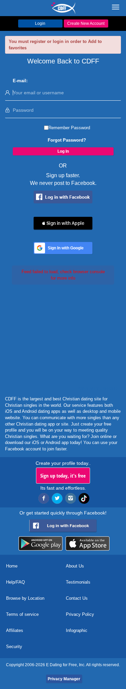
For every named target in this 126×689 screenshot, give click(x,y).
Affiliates (14, 630)
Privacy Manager (64, 679)
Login (40, 23)
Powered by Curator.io (97, 388)
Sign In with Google (66, 248)
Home (11, 566)
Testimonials (78, 582)
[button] (63, 223)
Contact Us (77, 598)
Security (14, 646)
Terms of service (22, 614)
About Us (75, 566)
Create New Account (85, 23)
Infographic (76, 630)
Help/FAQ (15, 582)
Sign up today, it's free (63, 475)
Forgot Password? (67, 140)
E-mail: (20, 80)
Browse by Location (25, 598)
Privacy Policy (80, 614)
